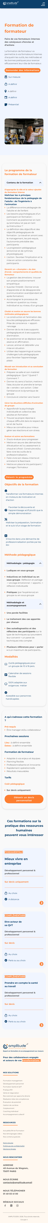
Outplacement (8, 1108)
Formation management (12, 1081)
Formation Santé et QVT (12, 1087)
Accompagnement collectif (13, 1114)
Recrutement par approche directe (16, 1096)
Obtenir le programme (19, 477)
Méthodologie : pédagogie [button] (21, 563)
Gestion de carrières (10, 1105)
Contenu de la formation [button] (20, 182)
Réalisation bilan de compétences (16, 1099)
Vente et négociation (11, 1093)
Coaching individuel (10, 1111)
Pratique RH (8, 1090)
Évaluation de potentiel (12, 1102)
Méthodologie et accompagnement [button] (16, 604)
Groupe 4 (24, 1220)
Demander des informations (22, 70)
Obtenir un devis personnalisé (24, 799)
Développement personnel (13, 1084)
